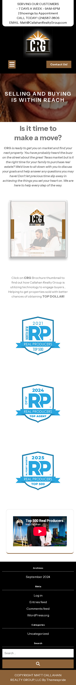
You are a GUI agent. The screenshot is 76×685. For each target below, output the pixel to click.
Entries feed (38, 602)
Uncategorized (38, 634)
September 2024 (38, 577)
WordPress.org (38, 615)
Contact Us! (58, 64)
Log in (38, 595)
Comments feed (38, 609)
